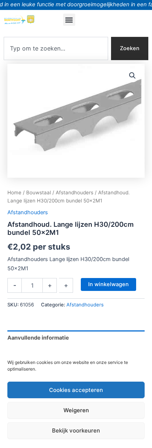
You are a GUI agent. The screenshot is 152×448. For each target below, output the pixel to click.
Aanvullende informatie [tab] (38, 337)
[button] (69, 20)
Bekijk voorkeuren (76, 430)
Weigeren (76, 410)
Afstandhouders (74, 192)
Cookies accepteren (76, 389)
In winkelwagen (108, 284)
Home (14, 192)
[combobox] (56, 48)
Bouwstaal (38, 192)
